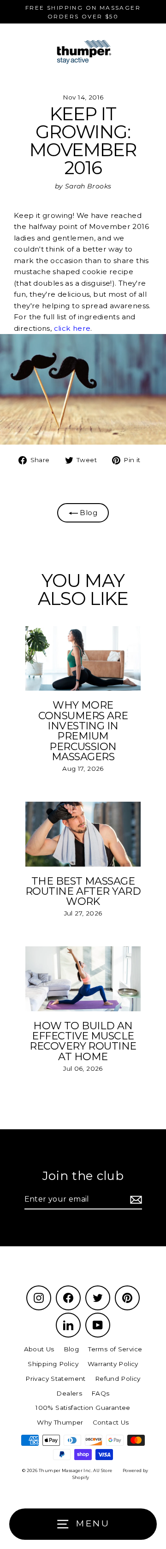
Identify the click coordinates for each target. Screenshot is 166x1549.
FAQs (100, 1393)
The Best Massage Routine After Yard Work (83, 891)
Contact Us (111, 1422)
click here (72, 328)
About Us (39, 1349)
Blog (87, 512)
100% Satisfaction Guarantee (83, 1407)
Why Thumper (60, 1422)
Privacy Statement (55, 1378)
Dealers (69, 1393)
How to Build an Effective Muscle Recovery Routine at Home (83, 1041)
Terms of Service (115, 1349)
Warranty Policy (113, 1363)
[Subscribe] (134, 1200)
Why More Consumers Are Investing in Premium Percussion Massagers (83, 730)
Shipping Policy (53, 1363)
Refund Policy (118, 1378)
